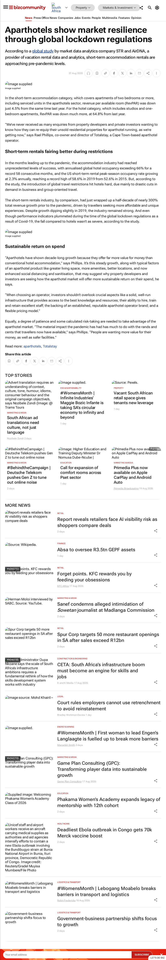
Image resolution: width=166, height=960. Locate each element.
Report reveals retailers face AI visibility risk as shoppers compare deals (107, 522)
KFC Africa (63, 586)
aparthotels (32, 346)
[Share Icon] (156, 531)
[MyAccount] (158, 8)
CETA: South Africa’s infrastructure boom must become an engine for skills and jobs (101, 671)
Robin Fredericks (66, 900)
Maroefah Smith (66, 745)
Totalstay (50, 346)
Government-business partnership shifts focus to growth (107, 921)
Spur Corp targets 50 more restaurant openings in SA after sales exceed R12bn (108, 637)
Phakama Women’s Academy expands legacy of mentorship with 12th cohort (108, 802)
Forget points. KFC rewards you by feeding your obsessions (94, 577)
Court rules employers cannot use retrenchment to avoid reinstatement (109, 706)
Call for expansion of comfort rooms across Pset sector (80, 472)
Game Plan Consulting (69, 781)
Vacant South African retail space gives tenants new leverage (133, 398)
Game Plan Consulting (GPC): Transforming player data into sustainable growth (102, 769)
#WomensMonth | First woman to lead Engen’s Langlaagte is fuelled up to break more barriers (107, 736)
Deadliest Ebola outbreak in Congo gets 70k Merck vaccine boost (104, 833)
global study (43, 51)
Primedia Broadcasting (126, 488)
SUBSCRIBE (142, 954)
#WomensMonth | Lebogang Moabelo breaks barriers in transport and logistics (106, 891)
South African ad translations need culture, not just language (23, 425)
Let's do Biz (157, 957)
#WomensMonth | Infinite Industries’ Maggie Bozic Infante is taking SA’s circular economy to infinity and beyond (82, 405)
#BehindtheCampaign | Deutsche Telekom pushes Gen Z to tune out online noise (29, 475)
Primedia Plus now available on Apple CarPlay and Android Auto (132, 475)
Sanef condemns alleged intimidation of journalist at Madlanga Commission (105, 607)
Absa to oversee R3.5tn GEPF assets (96, 549)
